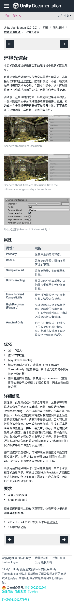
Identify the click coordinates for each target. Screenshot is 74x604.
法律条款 (7, 591)
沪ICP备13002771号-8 (16, 599)
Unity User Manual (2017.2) (20, 27)
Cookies (33, 591)
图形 (45, 27)
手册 (7, 15)
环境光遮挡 (25, 81)
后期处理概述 (12, 32)
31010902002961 (35, 587)
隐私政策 (20, 591)
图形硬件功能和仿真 (24, 508)
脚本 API (18, 15)
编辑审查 (52, 522)
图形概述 (58, 27)
